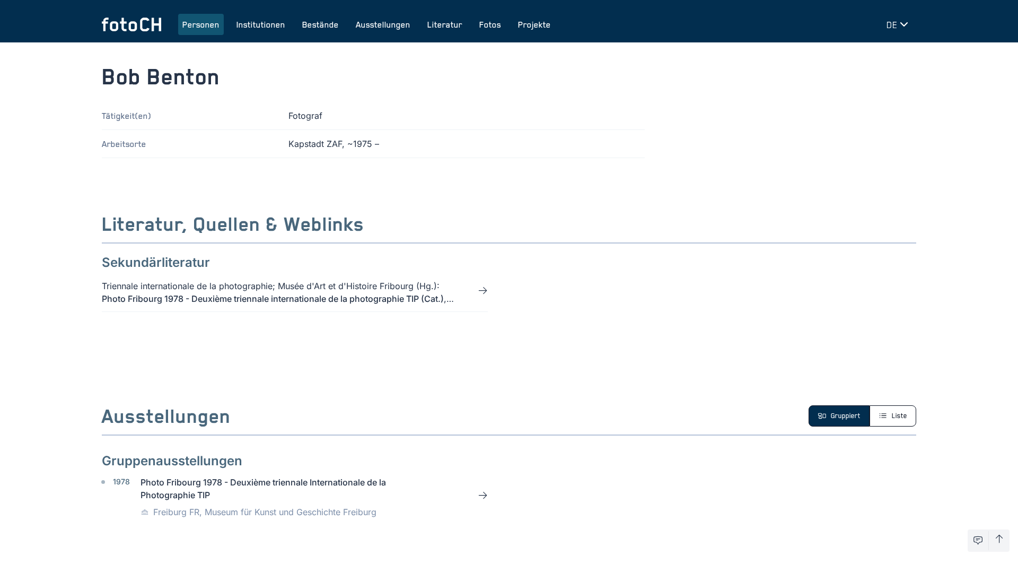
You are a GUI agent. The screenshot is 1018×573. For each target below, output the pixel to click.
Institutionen (260, 24)
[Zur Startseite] (131, 24)
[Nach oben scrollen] (999, 540)
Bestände (320, 24)
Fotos (490, 24)
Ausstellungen (383, 24)
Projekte (534, 24)
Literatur (444, 24)
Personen (201, 24)
